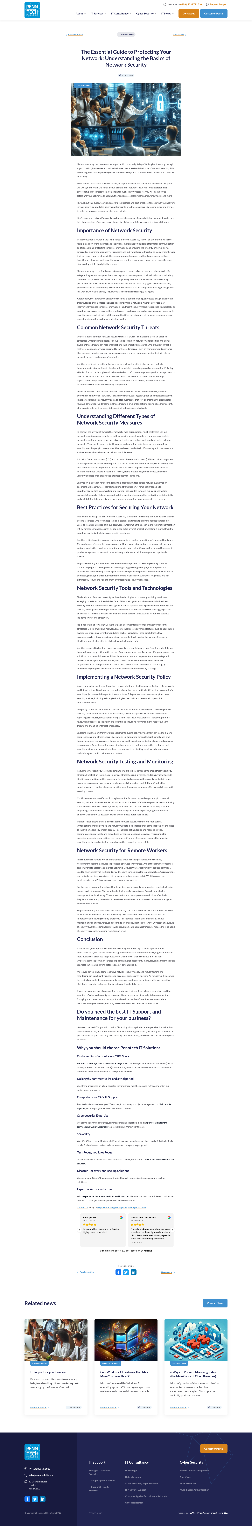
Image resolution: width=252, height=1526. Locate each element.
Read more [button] (93, 1242)
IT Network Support (135, 1489)
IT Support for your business (48, 1372)
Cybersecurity (179, 1363)
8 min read (145, 1407)
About (79, 13)
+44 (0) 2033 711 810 (39, 1468)
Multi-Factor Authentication (194, 1489)
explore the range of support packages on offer (121, 1207)
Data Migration (133, 1476)
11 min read (127, 75)
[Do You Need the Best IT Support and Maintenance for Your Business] (196, 1340)
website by (200, 1513)
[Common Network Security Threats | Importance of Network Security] (118, 1272)
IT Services (97, 13)
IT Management (83, 85)
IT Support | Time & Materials (99, 1488)
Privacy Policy (95, 1513)
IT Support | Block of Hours (103, 1480)
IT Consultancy (120, 13)
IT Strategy (131, 1470)
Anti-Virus (185, 1476)
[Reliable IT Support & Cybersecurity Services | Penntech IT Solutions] (32, 10)
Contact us (189, 13)
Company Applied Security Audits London (146, 1496)
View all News (215, 1303)
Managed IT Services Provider (99, 1472)
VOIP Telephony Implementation (142, 1483)
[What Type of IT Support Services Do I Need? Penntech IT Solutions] (56, 1340)
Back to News (127, 34)
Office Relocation (134, 1502)
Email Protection (188, 1483)
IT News (166, 13)
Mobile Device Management (194, 1470)
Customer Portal (213, 13)
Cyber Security (145, 13)
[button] (172, 1230)
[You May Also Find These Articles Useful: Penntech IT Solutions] (126, 1340)
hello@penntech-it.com (41, 1475)
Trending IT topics (111, 1363)
